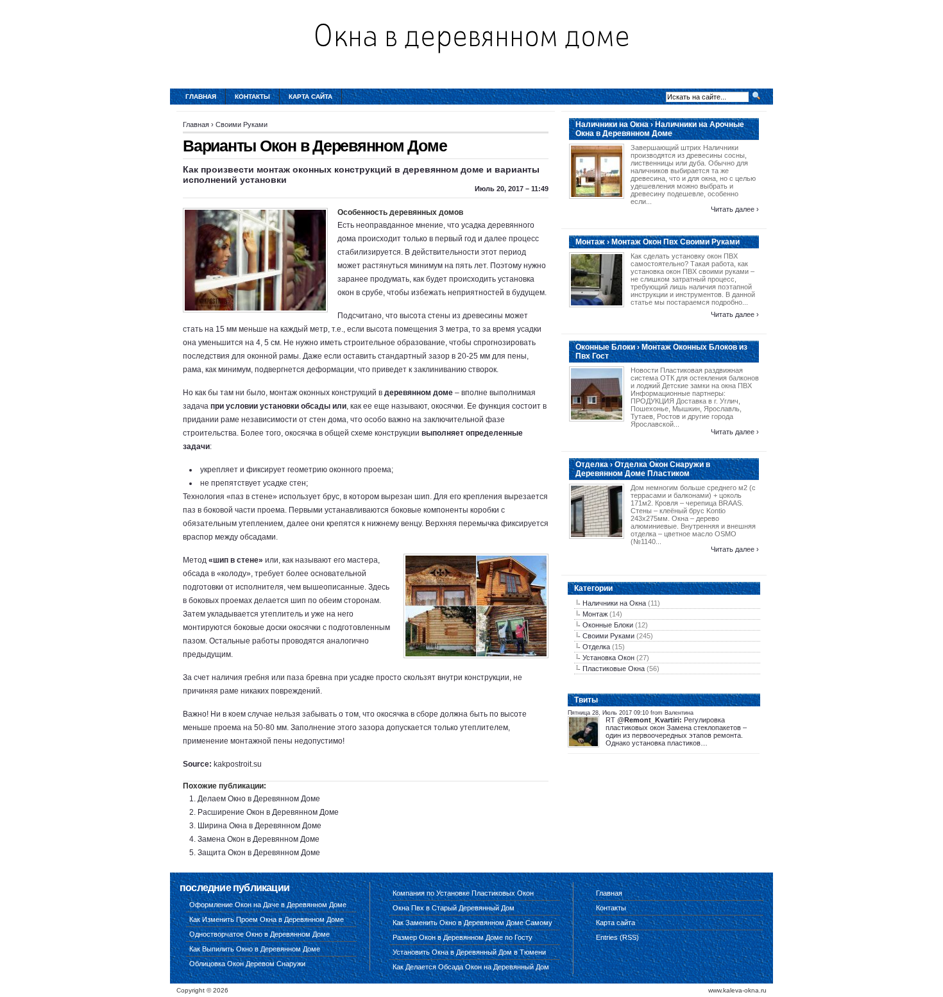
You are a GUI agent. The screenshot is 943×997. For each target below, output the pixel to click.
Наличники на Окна (614, 603)
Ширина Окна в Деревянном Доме (259, 825)
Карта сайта (310, 96)
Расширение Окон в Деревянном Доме (268, 812)
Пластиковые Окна (613, 668)
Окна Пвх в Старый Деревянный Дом (453, 908)
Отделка (596, 647)
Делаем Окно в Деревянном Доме (259, 798)
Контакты (252, 96)
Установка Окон (608, 657)
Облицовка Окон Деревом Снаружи (247, 963)
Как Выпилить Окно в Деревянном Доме (254, 949)
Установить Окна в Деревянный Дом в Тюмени (469, 952)
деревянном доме (418, 392)
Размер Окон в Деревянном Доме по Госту (462, 937)
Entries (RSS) (617, 937)
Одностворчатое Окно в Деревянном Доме (259, 934)
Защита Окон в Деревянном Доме (259, 852)
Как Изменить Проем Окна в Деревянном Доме (266, 919)
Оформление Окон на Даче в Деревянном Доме (267, 904)
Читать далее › (735, 209)
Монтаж (594, 614)
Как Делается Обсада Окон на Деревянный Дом (471, 967)
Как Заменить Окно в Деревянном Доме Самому (472, 922)
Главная (200, 96)
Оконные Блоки (607, 625)
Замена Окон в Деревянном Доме (258, 839)
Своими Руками (242, 124)
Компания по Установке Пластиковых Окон (463, 893)
